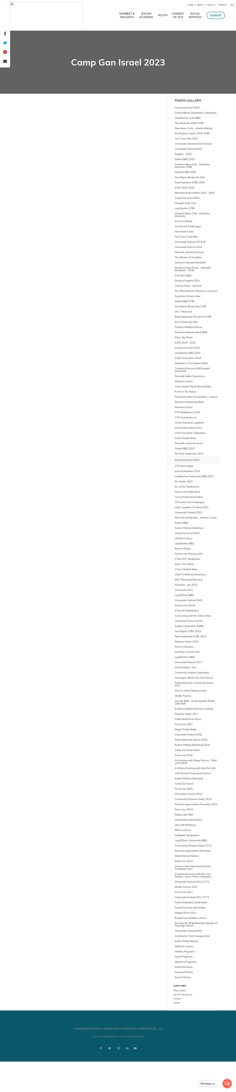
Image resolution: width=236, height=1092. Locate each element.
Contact (222, 5)
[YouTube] (135, 1048)
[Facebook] (100, 1048)
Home (190, 5)
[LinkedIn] (127, 1048)
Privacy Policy (137, 1036)
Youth (162, 15)
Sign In (210, 5)
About (200, 5)
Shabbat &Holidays (127, 15)
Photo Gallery (188, 100)
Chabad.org (110, 1036)
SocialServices (195, 15)
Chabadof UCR (178, 15)
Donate (215, 15)
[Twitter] (109, 1048)
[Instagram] (118, 1048)
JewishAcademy (146, 15)
